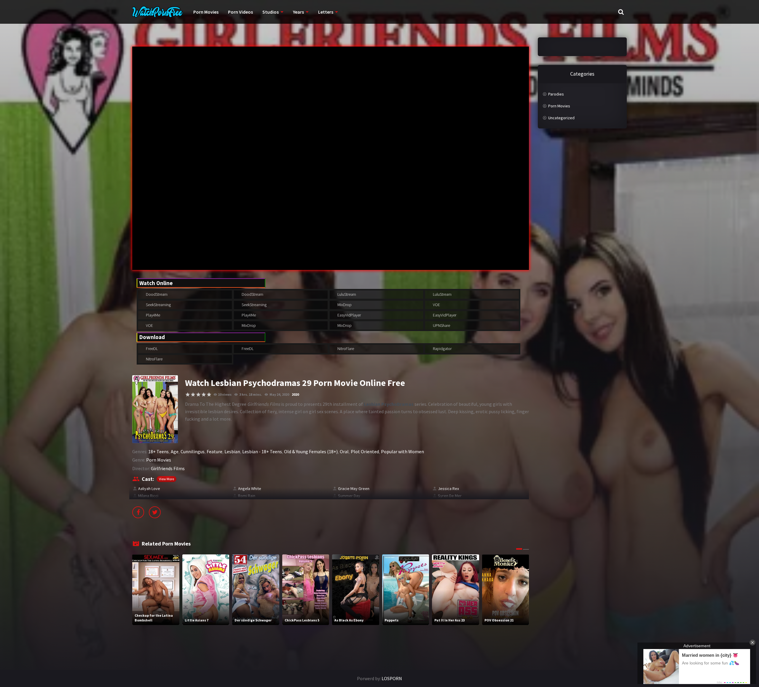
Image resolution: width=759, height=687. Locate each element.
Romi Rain (246, 495)
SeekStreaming (158, 304)
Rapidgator (442, 348)
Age (174, 451)
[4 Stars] (203, 394)
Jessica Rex (448, 488)
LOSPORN (392, 678)
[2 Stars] (193, 394)
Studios (270, 12)
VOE (436, 304)
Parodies (556, 94)
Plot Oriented (365, 451)
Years (298, 12)
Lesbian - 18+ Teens (262, 451)
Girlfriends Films (168, 468)
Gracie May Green (353, 488)
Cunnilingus (193, 451)
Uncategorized (561, 117)
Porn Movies (206, 12)
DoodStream (156, 294)
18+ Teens (158, 451)
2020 (295, 394)
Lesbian (232, 451)
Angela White (249, 488)
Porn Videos (240, 12)
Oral (344, 451)
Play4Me (152, 315)
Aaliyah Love (149, 488)
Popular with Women (402, 451)
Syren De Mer (450, 495)
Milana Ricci (148, 495)
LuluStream (346, 294)
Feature (214, 451)
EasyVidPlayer (349, 315)
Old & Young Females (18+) (311, 451)
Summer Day (349, 495)
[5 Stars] (209, 394)
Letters (325, 12)
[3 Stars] (198, 394)
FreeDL (151, 348)
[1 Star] (187, 394)
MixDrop (344, 304)
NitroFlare (345, 348)
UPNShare (441, 325)
